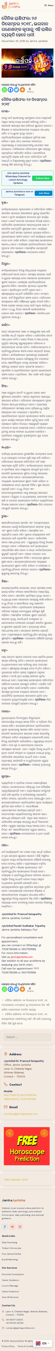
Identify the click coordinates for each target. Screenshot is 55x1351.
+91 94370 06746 (15, 1323)
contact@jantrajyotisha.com (21, 1114)
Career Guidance (10, 1280)
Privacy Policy (8, 1346)
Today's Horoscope (11, 1248)
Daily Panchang (9, 1242)
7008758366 (28, 1099)
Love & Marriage (10, 1285)
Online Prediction (10, 1291)
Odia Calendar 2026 (16, 1179)
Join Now (43, 193)
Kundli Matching (10, 1259)
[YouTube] (12, 1227)
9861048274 (11, 1099)
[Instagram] (20, 1227)
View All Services (10, 1297)
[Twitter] (16, 89)
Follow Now (42, 178)
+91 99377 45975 (14, 1319)
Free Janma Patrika (11, 1253)
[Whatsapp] (4, 89)
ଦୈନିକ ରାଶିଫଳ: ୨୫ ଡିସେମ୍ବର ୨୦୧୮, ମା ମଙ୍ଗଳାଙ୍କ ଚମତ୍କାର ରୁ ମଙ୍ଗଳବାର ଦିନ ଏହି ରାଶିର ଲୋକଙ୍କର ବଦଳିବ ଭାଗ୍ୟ (25, 1005)
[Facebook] (10, 89)
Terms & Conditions (27, 1346)
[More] (22, 89)
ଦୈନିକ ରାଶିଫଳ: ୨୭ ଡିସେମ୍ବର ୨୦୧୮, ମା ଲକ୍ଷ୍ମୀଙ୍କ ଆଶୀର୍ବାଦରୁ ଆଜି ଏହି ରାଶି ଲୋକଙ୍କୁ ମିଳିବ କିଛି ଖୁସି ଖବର (26, 1018)
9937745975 (11, 1095)
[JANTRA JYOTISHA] (11, 5)
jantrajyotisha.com (22, 957)
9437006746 (28, 1095)
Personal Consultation (13, 1274)
